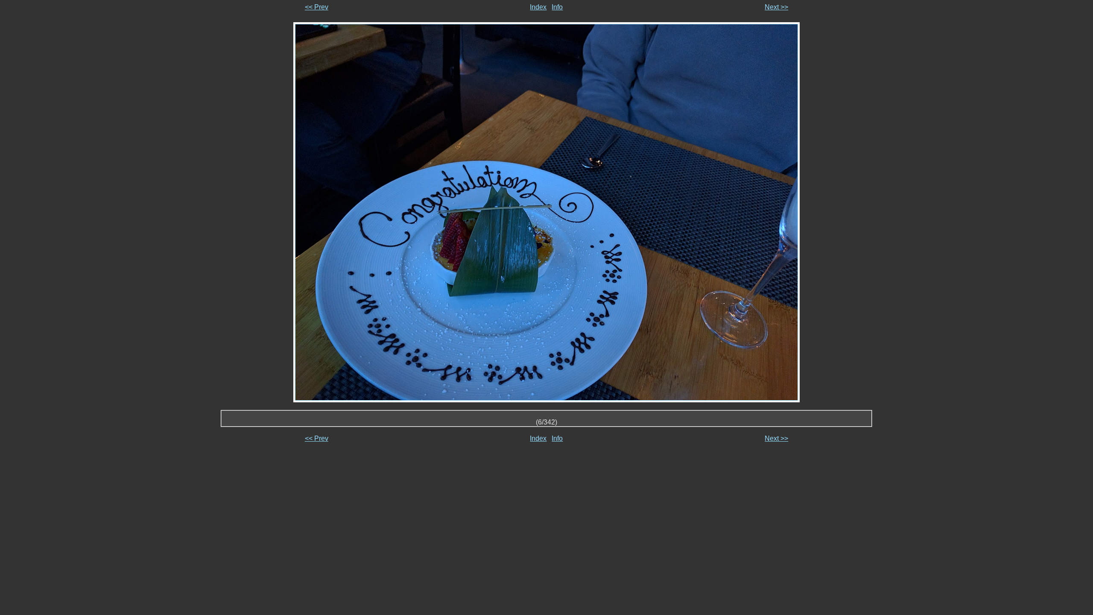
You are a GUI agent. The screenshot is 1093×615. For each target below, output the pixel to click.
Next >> (776, 7)
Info (557, 7)
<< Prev (316, 7)
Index (538, 7)
